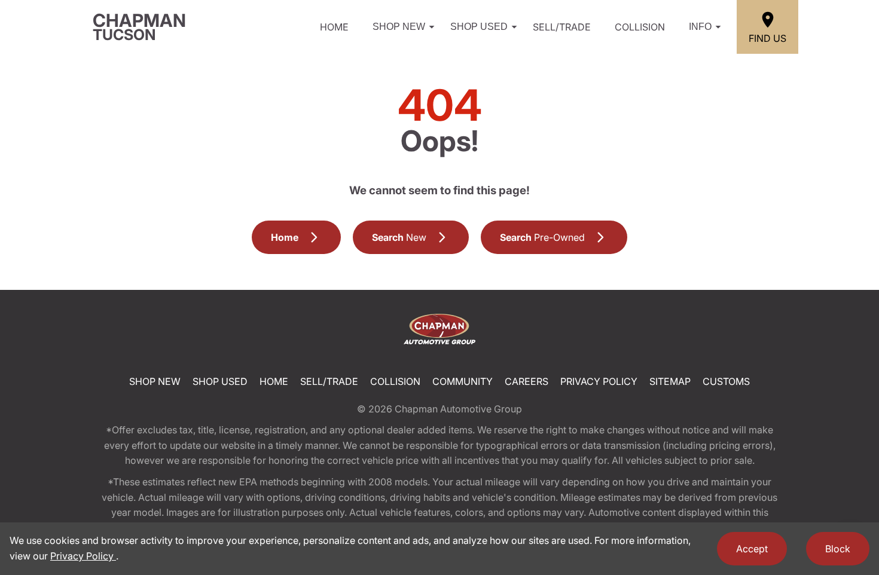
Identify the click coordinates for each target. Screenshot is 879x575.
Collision (640, 27)
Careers (526, 381)
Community (462, 381)
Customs (726, 381)
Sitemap (670, 381)
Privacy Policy (598, 381)
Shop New (399, 27)
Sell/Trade (562, 27)
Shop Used (479, 27)
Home (334, 27)
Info (700, 27)
